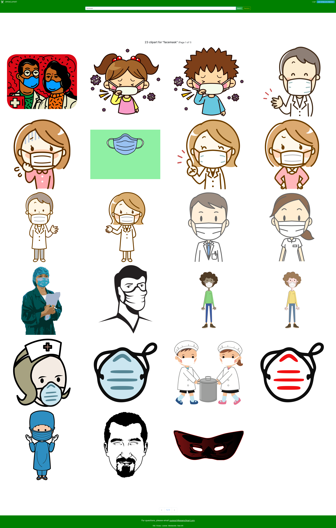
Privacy (158, 525)
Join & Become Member (326, 2)
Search (239, 8)
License (164, 525)
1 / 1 (168, 510)
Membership (172, 525)
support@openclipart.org (182, 520)
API (182, 525)
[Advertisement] (167, 27)
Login (314, 2)
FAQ (154, 525)
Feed (179, 525)
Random (247, 8)
